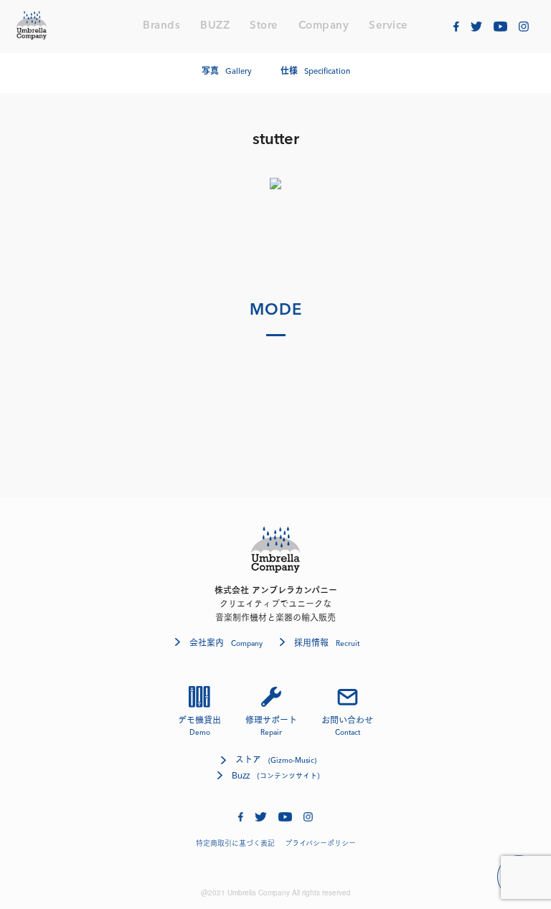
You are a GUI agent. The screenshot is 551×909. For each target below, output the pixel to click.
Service (388, 26)
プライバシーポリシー (320, 843)
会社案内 (226, 642)
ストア (275, 759)
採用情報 (326, 642)
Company (323, 26)
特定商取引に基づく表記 (235, 843)
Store (264, 26)
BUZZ (215, 26)
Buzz (276, 775)
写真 (227, 71)
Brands (161, 26)
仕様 (315, 71)
